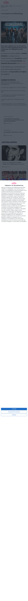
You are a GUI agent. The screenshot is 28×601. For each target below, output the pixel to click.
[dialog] (14, 390)
